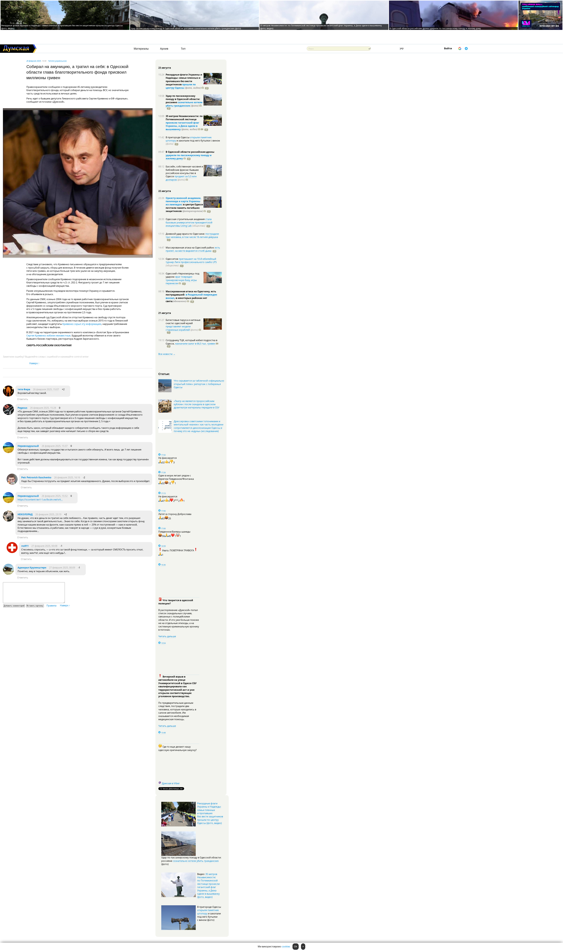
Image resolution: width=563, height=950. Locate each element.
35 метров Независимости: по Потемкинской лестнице (184, 117)
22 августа (164, 191)
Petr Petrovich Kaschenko (36, 477)
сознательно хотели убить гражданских (184, 104)
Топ (183, 48)
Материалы (141, 48)
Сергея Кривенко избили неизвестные (48, 335)
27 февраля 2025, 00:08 (44, 545)
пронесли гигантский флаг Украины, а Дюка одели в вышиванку (182, 126)
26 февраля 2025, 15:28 (43, 407)
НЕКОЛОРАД (25, 514)
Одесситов (172, 258)
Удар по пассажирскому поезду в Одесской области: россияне (183, 99)
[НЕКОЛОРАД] (8, 520)
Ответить (22, 399)
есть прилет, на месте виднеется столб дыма (193, 249)
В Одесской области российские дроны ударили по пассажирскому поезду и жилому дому (435, 28)
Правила (51, 605)
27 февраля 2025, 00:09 (62, 567)
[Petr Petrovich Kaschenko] (12, 483)
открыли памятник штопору (208, 912)
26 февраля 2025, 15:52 (55, 496)
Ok (295, 946)
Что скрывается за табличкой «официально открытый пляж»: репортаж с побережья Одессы (199, 384)
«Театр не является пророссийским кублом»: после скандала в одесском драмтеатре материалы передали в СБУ (196, 404)
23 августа (164, 67)
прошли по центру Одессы (181, 86)
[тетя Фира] (8, 395)
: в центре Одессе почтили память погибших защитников (184, 208)
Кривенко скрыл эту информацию (81, 324)
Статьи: (164, 374)
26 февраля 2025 (33, 61)
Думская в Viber (171, 783)
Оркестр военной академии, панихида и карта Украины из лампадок (183, 201)
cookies (286, 946)
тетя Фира (24, 389)
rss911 (25, 545)
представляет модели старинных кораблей (178, 328)
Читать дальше (167, 636)
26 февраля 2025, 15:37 (55, 446)
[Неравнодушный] (8, 452)
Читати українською (57, 61)
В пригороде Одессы (178, 137)
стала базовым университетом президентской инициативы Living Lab (189, 222)
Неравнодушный (28, 446)
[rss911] (12, 552)
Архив (164, 48)
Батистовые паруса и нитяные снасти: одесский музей (183, 321)
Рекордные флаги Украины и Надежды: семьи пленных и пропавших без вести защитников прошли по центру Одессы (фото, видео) (210, 813)
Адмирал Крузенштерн (32, 567)
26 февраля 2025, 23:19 (48, 514)
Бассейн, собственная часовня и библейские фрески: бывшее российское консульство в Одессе (184, 171)
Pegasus (22, 407)
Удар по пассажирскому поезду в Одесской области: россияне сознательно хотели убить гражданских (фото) (186, 28)
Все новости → (166, 354)
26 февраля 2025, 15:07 (46, 389)
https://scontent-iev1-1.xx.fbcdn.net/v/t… (40, 499)
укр (402, 48)
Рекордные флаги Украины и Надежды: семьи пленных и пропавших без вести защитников (184, 79)
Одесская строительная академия (185, 219)
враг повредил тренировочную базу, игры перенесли (181, 280)
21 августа (164, 313)
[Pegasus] (8, 414)
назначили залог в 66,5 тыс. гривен (195, 343)
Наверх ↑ (34, 363)
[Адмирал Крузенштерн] (8, 573)
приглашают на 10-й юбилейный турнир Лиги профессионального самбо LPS (191, 260)
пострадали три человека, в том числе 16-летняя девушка (192, 235)
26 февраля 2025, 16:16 (67, 477)
